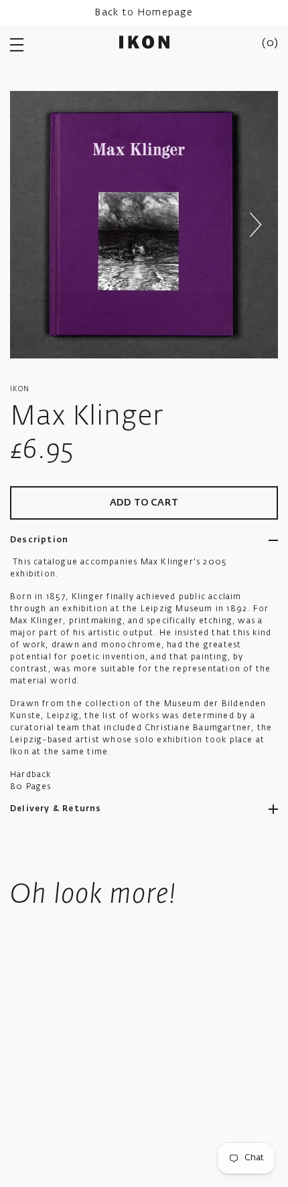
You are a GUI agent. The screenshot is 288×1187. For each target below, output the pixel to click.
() (270, 43)
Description (39, 540)
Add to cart (144, 503)
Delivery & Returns (56, 809)
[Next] (255, 224)
